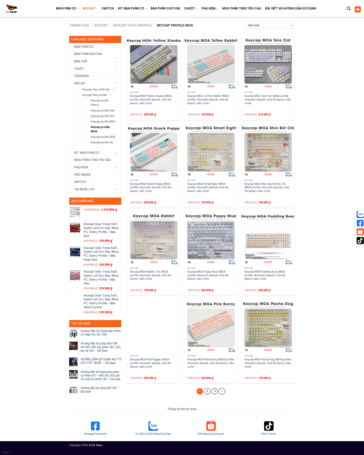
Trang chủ (79, 25)
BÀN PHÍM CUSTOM (165, 8)
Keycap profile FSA (102, 116)
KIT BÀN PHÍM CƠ (131, 8)
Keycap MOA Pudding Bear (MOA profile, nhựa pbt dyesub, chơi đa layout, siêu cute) (265, 275)
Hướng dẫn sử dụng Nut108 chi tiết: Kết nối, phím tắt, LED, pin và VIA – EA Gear (101, 347)
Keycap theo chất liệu (96, 89)
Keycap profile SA (102, 142)
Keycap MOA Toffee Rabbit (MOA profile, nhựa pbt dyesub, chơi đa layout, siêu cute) (208, 99)
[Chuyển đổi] (117, 46)
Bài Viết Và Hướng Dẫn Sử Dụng (290, 8)
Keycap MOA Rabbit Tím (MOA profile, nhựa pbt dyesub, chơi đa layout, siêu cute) (150, 275)
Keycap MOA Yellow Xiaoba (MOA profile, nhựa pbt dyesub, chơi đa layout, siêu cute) (151, 99)
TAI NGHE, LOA (84, 189)
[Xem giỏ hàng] (358, 9)
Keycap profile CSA (103, 110)
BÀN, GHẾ (80, 61)
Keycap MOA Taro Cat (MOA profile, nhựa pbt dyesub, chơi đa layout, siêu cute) (268, 99)
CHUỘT (189, 8)
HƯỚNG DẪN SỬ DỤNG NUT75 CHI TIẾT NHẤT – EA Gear (101, 361)
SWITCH (108, 8)
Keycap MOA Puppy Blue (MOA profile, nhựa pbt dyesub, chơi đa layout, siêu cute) (207, 275)
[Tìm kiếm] (348, 8)
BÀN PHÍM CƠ (66, 8)
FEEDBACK (81, 76)
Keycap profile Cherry (100, 103)
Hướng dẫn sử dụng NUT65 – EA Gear (100, 389)
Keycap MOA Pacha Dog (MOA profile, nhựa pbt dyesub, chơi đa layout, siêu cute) (268, 363)
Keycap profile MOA (100, 129)
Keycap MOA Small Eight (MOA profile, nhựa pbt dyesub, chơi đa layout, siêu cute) (207, 187)
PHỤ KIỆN (209, 8)
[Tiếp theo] (222, 391)
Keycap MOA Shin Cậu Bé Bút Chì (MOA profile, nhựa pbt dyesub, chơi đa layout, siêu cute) (267, 187)
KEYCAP (89, 8)
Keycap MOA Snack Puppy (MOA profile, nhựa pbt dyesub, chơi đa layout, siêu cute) (150, 187)
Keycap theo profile (132, 25)
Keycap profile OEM (103, 137)
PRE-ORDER (82, 175)
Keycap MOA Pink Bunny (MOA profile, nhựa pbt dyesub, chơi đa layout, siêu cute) (210, 363)
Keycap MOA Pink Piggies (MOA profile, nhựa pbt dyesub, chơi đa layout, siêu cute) (150, 363)
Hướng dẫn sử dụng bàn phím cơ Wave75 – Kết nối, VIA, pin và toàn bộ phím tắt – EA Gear (101, 375)
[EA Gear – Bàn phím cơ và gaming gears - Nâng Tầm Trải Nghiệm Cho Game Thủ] (11, 8)
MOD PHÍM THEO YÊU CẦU (241, 8)
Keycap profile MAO (103, 121)
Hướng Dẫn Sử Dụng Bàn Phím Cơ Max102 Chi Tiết (101, 332)
